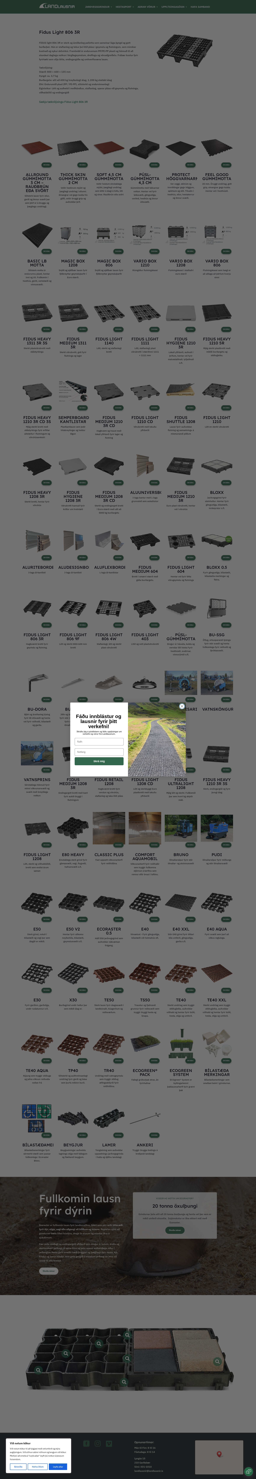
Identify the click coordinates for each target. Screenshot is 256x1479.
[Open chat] (248, 1471)
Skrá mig (99, 761)
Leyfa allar (58, 1466)
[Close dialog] (182, 706)
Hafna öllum (38, 1466)
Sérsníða (18, 1466)
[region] (38, 1455)
